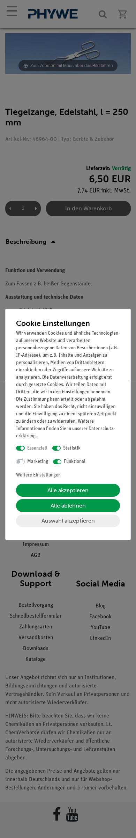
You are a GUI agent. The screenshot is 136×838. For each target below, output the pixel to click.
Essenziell (37, 448)
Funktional (74, 461)
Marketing (37, 461)
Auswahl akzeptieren (68, 520)
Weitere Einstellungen (38, 475)
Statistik (72, 448)
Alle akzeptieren (68, 490)
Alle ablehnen (68, 505)
